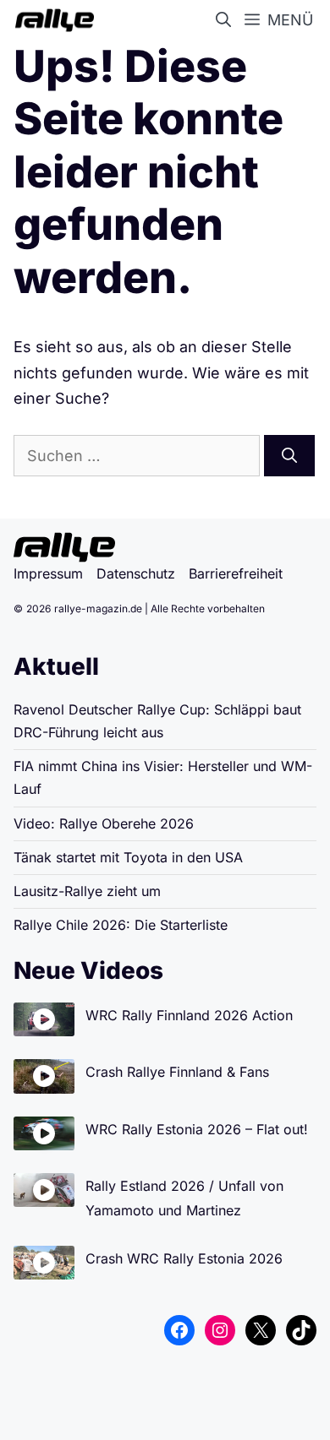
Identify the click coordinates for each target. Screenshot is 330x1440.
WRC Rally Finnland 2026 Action (189, 1015)
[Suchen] (289, 455)
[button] (227, 20)
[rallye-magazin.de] (51, 20)
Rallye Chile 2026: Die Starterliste (121, 924)
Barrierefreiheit (236, 573)
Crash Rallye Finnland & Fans (177, 1071)
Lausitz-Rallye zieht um (87, 891)
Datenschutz (135, 573)
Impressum (48, 573)
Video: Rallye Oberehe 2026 (104, 823)
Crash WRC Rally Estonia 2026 (184, 1258)
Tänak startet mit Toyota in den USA (128, 857)
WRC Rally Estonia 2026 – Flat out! (196, 1129)
